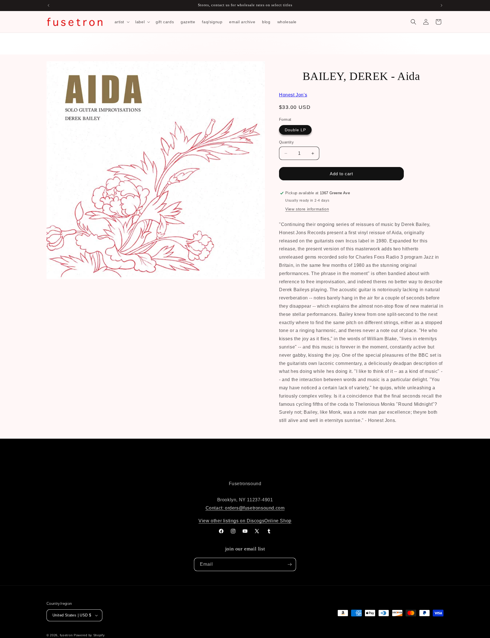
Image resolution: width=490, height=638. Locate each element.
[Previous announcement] (48, 5)
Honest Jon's (293, 94)
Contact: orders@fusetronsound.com (245, 508)
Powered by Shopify (89, 635)
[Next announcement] (441, 5)
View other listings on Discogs (231, 520)
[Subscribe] (289, 564)
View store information (307, 209)
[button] (121, 22)
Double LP (295, 130)
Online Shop (278, 520)
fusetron (66, 635)
